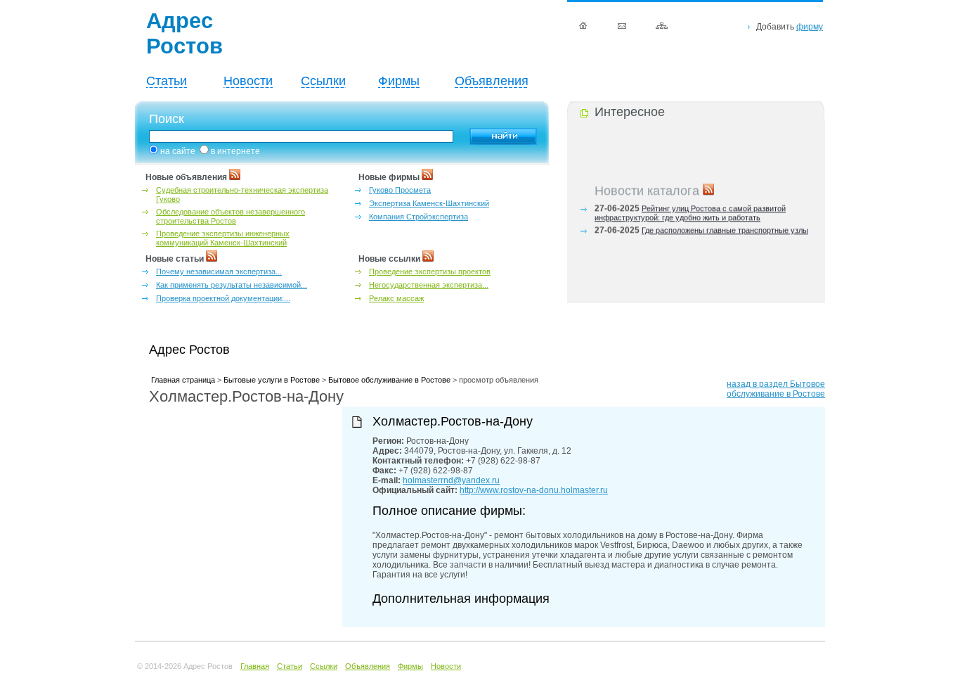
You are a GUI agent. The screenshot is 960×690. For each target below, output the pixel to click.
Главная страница (183, 380)
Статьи (166, 81)
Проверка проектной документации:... (223, 298)
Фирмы (399, 81)
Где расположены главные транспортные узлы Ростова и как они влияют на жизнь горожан (701, 233)
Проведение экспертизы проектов (430, 271)
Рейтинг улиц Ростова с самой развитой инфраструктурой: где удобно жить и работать (690, 211)
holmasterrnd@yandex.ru (451, 480)
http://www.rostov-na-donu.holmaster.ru (534, 490)
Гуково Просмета (400, 190)
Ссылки (323, 81)
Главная (254, 666)
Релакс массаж (396, 298)
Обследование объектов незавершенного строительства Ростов (230, 216)
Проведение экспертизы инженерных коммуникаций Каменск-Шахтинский (223, 238)
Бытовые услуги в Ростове (271, 380)
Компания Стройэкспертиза (418, 216)
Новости (248, 81)
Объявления (491, 81)
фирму (809, 27)
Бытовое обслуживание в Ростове (389, 380)
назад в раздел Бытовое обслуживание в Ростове (776, 389)
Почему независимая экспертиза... (219, 271)
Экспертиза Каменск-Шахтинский (429, 203)
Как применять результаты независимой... (231, 285)
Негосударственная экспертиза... (428, 285)
